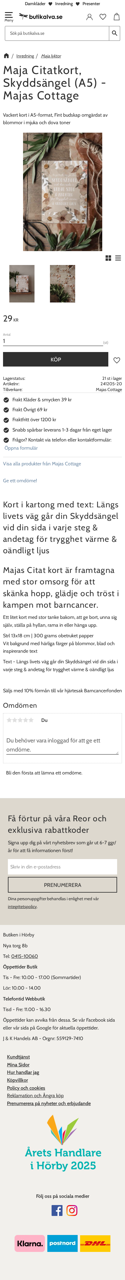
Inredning (64, 3)
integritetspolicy (22, 906)
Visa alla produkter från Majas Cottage (42, 464)
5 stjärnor (31, 720)
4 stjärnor (25, 720)
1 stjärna (9, 720)
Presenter (91, 3)
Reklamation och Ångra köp (35, 1095)
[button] (8, 17)
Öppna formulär (21, 448)
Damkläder (35, 3)
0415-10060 (24, 956)
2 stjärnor (14, 720)
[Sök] (114, 33)
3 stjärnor (20, 720)
